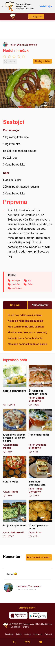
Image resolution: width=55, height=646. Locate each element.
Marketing (15, 626)
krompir (16, 280)
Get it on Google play (38, 615)
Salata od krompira (14, 385)
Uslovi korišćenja (44, 624)
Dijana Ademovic (27, 44)
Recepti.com (5, 625)
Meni (27, 642)
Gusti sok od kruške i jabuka (25, 314)
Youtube (27, 634)
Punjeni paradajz (40, 431)
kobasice (17, 288)
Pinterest (48, 634)
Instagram (37, 634)
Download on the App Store (18, 615)
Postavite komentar (38, 557)
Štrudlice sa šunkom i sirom (40, 385)
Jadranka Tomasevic (28, 586)
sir (29, 280)
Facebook (9, 634)
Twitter (19, 634)
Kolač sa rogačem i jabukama (25, 320)
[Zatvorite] (2, 6)
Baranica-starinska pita (40, 476)
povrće (16, 284)
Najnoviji (15, 304)
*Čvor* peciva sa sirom (40, 519)
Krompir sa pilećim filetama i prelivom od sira (14, 431)
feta (30, 284)
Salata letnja (14, 476)
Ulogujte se (36, 16)
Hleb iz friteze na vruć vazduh (26, 326)
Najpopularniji (40, 304)
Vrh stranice (26, 607)
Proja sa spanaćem (14, 519)
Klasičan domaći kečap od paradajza (27, 343)
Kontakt (25, 626)
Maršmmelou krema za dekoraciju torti (27, 332)
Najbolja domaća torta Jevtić (25, 338)
